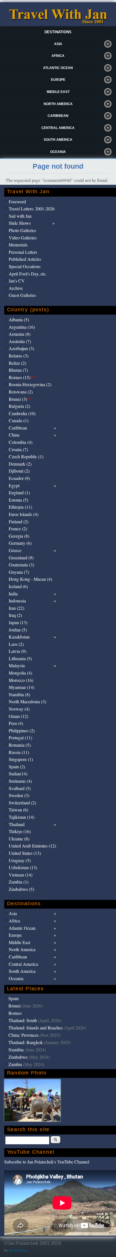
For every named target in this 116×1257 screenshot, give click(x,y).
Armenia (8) (19, 334)
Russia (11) (19, 752)
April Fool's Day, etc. (28, 274)
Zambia (15, 1064)
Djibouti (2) (19, 471)
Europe (58, 80)
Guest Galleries (22, 295)
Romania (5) (20, 745)
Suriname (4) (20, 781)
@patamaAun (18, 1250)
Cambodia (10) (22, 413)
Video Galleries (23, 238)
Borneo (15, 1013)
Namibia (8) (19, 694)
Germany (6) (20, 543)
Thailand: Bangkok (25, 1042)
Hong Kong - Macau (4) (30, 579)
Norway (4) (19, 709)
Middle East (58, 92)
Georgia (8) (19, 536)
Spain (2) (17, 766)
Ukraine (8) (19, 839)
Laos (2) (16, 644)
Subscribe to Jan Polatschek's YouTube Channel (46, 1162)
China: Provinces (23, 1035)
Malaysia (17, 665)
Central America (58, 128)
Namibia (16, 1050)
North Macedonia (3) (27, 701)
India (13, 594)
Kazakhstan (19, 637)
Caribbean (58, 116)
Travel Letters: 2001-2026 (32, 209)
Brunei (14, 1006)
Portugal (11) (20, 737)
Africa (58, 56)
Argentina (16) (22, 327)
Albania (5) (19, 319)
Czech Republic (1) (26, 456)
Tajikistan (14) (21, 817)
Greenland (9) (21, 557)
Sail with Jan (20, 216)
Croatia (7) (18, 449)
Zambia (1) (18, 882)
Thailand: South (22, 1020)
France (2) (18, 528)
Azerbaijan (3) (21, 348)
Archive (16, 288)
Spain (13, 998)
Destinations (58, 32)
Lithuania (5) (20, 658)
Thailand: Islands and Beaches (35, 1028)
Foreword (17, 201)
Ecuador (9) (19, 478)
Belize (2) (17, 363)
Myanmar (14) (21, 687)
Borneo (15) (22, 377)
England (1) (19, 492)
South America (58, 140)
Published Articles (25, 259)
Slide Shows (20, 223)
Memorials (18, 245)
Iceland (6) (18, 586)
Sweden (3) (19, 795)
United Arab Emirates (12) (32, 846)
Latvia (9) (17, 651)
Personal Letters (23, 252)
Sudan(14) (18, 774)
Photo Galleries (22, 230)
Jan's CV (17, 281)
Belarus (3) (18, 356)
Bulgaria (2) (19, 406)
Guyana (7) (19, 572)
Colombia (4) (20, 442)
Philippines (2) (22, 730)
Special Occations (25, 266)
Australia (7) (20, 341)
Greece (15, 550)
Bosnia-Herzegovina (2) (30, 384)
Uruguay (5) (20, 860)
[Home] (58, 22)
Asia (58, 44)
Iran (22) (16, 608)
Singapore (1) (21, 759)
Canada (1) (18, 420)
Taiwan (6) (18, 810)
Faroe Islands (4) (23, 514)
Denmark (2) (20, 464)
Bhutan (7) (18, 370)
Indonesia (17, 601)
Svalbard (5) (20, 788)
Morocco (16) (21, 680)
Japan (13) (18, 622)
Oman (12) (18, 716)
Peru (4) (16, 723)
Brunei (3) (20, 399)
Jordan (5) (18, 630)
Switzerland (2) (22, 803)
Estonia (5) (18, 500)
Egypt (14, 485)
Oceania (58, 152)
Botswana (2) (21, 392)
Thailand (16, 824)
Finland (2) (18, 521)
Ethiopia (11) (20, 507)
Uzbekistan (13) (23, 867)
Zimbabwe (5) (21, 889)
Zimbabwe (18, 1057)
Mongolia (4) (20, 673)
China (14, 435)
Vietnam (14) (20, 875)
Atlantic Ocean (58, 68)
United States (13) (25, 853)
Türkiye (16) (20, 831)
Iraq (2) (15, 615)
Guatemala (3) (21, 565)
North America (58, 104)
